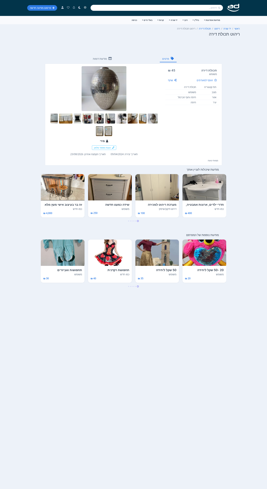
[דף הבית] (233, 7)
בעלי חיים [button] (148, 20)
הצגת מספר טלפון (102, 147)
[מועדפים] (68, 8)
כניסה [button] (134, 20)
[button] (138, 221)
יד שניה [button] (174, 20)
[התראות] (74, 8)
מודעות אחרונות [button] (213, 20)
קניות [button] (161, 20)
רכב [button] (186, 20)
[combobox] (157, 8)
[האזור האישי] (62, 8)
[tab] (168, 59)
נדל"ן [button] (196, 20)
